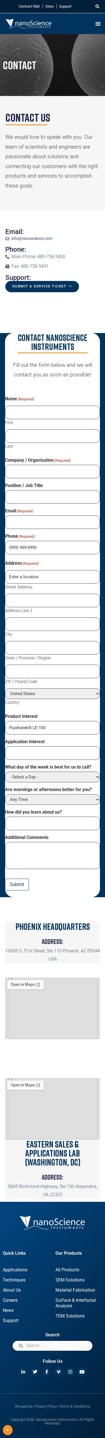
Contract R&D (29, 6)
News (8, 1310)
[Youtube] (82, 1371)
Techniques (14, 1280)
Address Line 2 (18, 610)
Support (65, 6)
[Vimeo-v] (58, 1371)
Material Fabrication (75, 1290)
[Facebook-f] (46, 1371)
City (8, 634)
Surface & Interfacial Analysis (75, 1303)
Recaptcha (23, 1406)
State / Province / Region (28, 657)
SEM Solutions (70, 1280)
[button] (97, 7)
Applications (15, 1269)
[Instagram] (70, 1371)
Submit (17, 884)
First (9, 422)
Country (12, 702)
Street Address (18, 586)
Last (9, 446)
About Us (12, 1290)
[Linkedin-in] (23, 1371)
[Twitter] (35, 1371)
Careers (10, 1300)
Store (49, 6)
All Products (67, 1269)
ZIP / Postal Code (21, 681)
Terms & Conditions (74, 1406)
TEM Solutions (70, 1316)
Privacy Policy (46, 1406)
